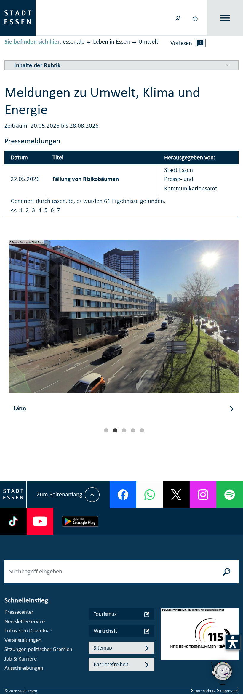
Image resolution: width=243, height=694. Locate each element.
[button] (195, 17)
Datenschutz (205, 690)
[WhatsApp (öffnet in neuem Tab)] (149, 494)
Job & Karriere (20, 658)
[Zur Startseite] (18, 17)
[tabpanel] (124, 332)
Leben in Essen (111, 41)
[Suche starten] (227, 571)
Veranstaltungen (22, 640)
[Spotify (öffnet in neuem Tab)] (229, 494)
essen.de (73, 41)
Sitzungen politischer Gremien (38, 649)
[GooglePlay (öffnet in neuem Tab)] (80, 521)
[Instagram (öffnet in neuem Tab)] (203, 494)
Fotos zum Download (28, 630)
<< (14, 210)
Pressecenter (18, 611)
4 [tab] (133, 430)
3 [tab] (124, 430)
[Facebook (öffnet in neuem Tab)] (123, 494)
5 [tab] (142, 430)
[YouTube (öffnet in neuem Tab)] (40, 521)
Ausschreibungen (23, 667)
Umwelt (148, 41)
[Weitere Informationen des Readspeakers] (200, 43)
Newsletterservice (24, 621)
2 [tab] (115, 430)
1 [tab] (106, 430)
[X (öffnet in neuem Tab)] (176, 494)
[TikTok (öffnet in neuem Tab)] (13, 521)
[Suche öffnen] (177, 17)
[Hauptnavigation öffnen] (225, 17)
